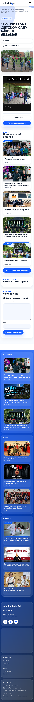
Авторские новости (17, 9)
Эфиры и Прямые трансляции (12, 688)
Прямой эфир (7, 671)
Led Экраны (7, 693)
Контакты (6, 663)
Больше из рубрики (18, 123)
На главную (18, 118)
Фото (7, 40)
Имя (4, 322)
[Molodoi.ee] (12, 606)
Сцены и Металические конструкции (14, 690)
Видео (5, 668)
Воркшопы (6, 674)
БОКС (7, 437)
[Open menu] (30, 3)
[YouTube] (16, 622)
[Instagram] (10, 622)
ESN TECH (8, 354)
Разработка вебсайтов (10, 685)
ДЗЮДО (8, 518)
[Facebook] (5, 622)
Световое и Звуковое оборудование (15, 696)
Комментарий (8, 302)
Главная (4, 9)
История (6, 660)
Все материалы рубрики (18, 270)
